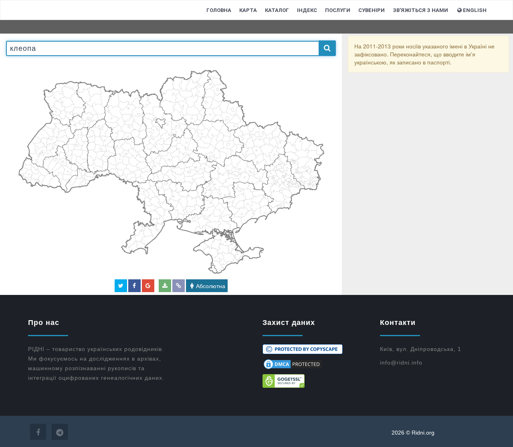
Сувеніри (371, 10)
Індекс (307, 10)
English (475, 10)
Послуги (337, 10)
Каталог (277, 10)
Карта (248, 10)
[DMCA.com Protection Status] (315, 364)
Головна (218, 10)
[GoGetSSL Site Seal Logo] (315, 381)
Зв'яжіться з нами (420, 10)
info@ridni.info (401, 362)
